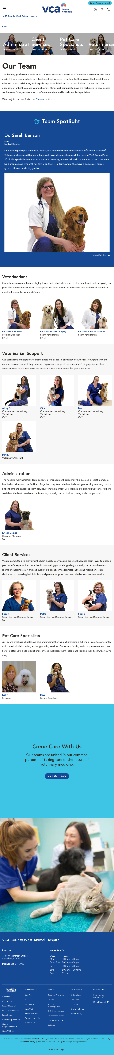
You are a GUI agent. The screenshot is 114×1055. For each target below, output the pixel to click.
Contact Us (7, 1001)
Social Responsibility (11, 1020)
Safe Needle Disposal (102, 997)
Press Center (7, 1015)
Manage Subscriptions (54, 1005)
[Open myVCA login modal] (96, 9)
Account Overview (56, 995)
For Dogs (75, 1000)
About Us (6, 997)
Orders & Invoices (56, 1020)
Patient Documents (56, 1016)
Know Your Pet (31, 1014)
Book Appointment (100, 3)
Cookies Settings (56, 1050)
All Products (76, 995)
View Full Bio (100, 256)
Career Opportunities (11, 1026)
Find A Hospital (9, 1006)
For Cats (74, 1004)
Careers (40, 99)
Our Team (29, 1004)
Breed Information (33, 1018)
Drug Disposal (100, 1002)
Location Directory (10, 1011)
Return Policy (76, 1014)
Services (28, 1000)
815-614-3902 (17, 964)
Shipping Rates (77, 1009)
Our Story (29, 995)
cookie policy (30, 1042)
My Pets (51, 1000)
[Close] (109, 1039)
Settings (51, 1025)
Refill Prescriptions (56, 1011)
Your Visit (29, 1009)
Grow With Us (8, 1031)
